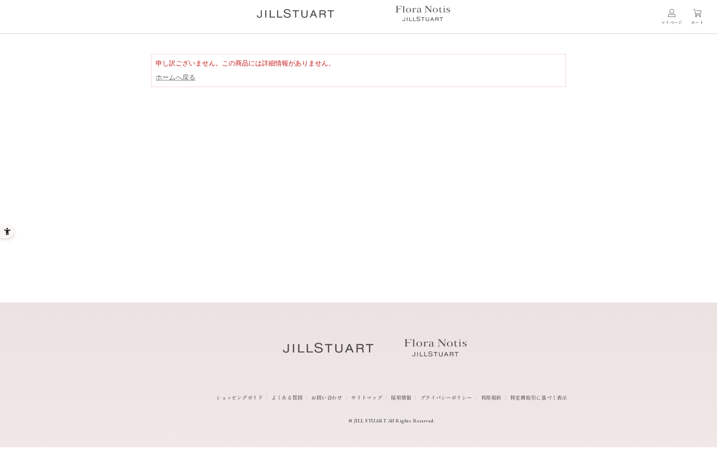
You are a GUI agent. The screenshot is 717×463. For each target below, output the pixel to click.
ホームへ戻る (175, 77)
